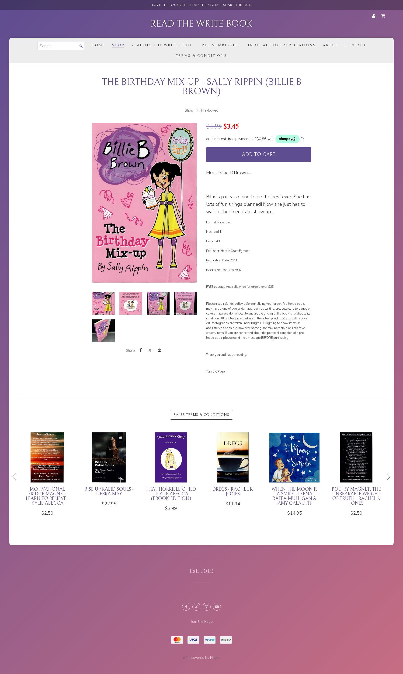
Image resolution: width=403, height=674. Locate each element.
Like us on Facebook (186, 607)
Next (387, 477)
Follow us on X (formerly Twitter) (196, 607)
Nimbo (215, 657)
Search (80, 46)
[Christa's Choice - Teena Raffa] (207, 469)
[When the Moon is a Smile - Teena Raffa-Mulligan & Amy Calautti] (84, 474)
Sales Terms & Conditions (201, 415)
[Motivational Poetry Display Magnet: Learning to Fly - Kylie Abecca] (331, 476)
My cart (384, 16)
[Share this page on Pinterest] (159, 350)
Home (98, 45)
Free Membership (220, 45)
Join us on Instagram (207, 607)
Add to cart (259, 154)
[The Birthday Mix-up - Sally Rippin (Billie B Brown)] (103, 303)
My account (373, 16)
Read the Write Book (201, 23)
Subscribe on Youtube (217, 607)
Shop (118, 45)
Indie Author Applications (282, 45)
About (330, 45)
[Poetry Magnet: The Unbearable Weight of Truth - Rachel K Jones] (145, 474)
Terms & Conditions (201, 56)
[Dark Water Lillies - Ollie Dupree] (269, 469)
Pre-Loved (209, 110)
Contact (355, 45)
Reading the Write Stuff (161, 45)
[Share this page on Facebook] (140, 350)
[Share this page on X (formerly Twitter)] (149, 350)
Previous (16, 477)
